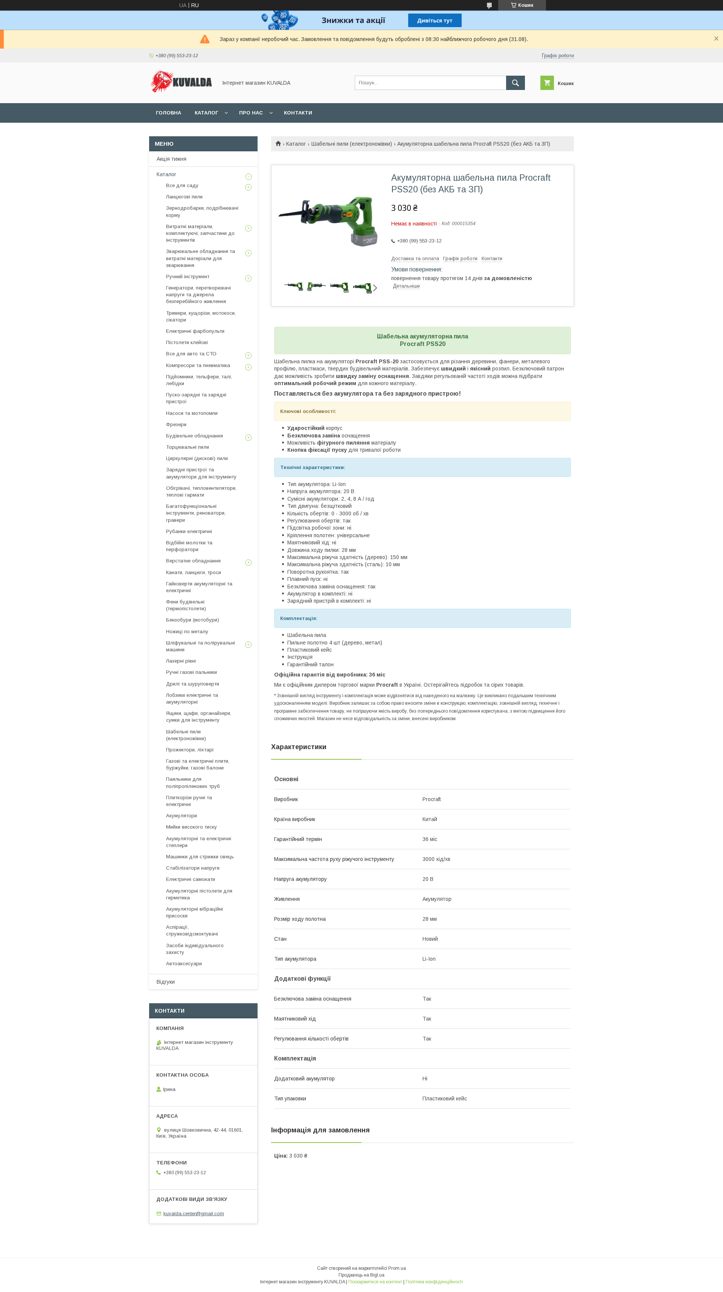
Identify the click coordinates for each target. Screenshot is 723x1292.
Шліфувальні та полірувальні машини (200, 646)
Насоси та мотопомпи (192, 413)
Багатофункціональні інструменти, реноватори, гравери (196, 513)
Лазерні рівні (181, 661)
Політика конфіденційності (434, 1281)
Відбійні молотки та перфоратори (189, 546)
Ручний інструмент (187, 276)
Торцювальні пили (187, 447)
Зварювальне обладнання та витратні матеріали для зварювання (200, 258)
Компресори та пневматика (198, 365)
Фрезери (176, 424)
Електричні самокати (190, 879)
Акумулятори (181, 815)
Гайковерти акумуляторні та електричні (199, 587)
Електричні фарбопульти (195, 331)
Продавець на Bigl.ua (361, 1275)
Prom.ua (397, 1268)
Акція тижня (171, 159)
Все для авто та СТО (191, 354)
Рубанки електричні (189, 531)
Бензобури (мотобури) (192, 620)
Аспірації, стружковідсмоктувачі (192, 930)
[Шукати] (515, 83)
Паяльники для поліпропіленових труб (193, 782)
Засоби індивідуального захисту (195, 949)
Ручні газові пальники (191, 672)
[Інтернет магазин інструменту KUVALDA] (181, 93)
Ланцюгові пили (184, 197)
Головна (168, 113)
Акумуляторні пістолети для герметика (199, 894)
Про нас (251, 113)
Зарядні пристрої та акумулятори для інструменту (201, 473)
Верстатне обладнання (193, 561)
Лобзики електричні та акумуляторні (192, 698)
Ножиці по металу (187, 631)
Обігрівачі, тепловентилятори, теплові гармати (201, 491)
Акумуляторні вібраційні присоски (194, 912)
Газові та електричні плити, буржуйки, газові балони (197, 764)
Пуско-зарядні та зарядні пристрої (196, 398)
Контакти (298, 113)
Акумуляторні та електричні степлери (198, 842)
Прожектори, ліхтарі (190, 750)
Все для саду (182, 185)
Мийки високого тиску (191, 827)
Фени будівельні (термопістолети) (186, 605)
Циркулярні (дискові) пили (197, 458)
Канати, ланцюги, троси (193, 572)
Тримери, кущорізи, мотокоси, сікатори (201, 316)
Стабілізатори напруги (193, 868)
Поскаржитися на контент (375, 1281)
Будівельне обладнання (194, 436)
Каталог (206, 113)
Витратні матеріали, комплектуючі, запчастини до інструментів (200, 233)
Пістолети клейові (187, 342)
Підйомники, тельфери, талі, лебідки (199, 380)
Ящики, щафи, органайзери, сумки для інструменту (198, 716)
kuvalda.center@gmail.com (193, 1213)
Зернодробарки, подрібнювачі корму (202, 211)
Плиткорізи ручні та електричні (189, 801)
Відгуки (166, 982)
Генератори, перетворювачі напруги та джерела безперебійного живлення (198, 294)
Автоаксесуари (184, 963)
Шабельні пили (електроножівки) (351, 144)
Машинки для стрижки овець (200, 856)
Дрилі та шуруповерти (192, 684)
